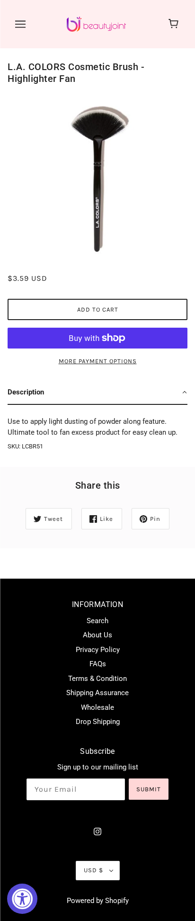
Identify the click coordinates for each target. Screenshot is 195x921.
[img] (97, 831)
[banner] (96, 23)
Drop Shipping (98, 721)
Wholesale (97, 707)
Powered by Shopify (98, 900)
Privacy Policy (98, 649)
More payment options (98, 361)
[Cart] (174, 24)
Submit (148, 789)
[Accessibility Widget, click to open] (22, 899)
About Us (97, 635)
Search (97, 621)
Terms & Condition (97, 678)
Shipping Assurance (97, 693)
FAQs (97, 664)
